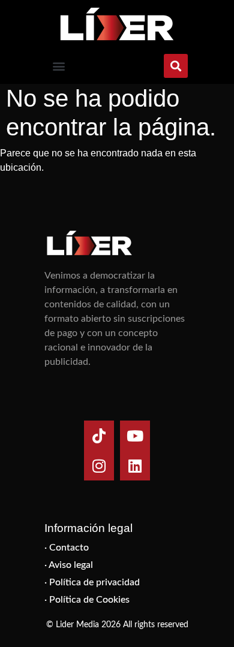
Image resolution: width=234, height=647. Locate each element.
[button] (58, 66)
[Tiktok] (99, 436)
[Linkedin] (135, 465)
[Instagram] (99, 465)
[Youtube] (135, 436)
